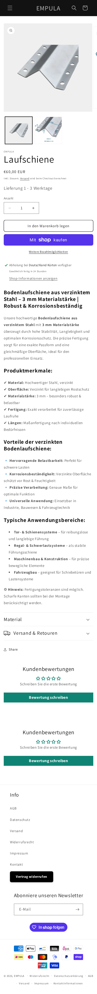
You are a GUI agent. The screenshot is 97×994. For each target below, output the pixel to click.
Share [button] (13, 649)
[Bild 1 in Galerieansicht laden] (18, 130)
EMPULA (19, 975)
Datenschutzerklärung (68, 976)
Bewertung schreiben (48, 697)
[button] (9, 7)
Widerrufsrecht (22, 842)
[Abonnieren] (77, 909)
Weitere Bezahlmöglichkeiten (48, 252)
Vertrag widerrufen (31, 876)
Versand (25, 178)
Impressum (19, 853)
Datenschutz (20, 819)
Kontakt (16, 864)
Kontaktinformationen (68, 983)
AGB (13, 808)
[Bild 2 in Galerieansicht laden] (48, 130)
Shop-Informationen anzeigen (33, 278)
